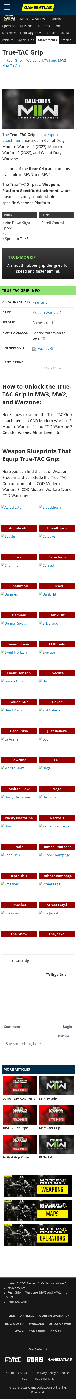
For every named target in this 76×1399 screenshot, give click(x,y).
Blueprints (56, 19)
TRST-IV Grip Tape (15, 1128)
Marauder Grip (49, 1128)
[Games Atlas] (38, 7)
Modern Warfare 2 (46, 312)
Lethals (50, 33)
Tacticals (65, 33)
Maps (24, 19)
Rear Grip (40, 302)
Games (55, 1331)
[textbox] (38, 1045)
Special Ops (25, 40)
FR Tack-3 (46, 1157)
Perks (57, 26)
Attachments (47, 40)
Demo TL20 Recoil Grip (19, 1099)
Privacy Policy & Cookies (53, 1373)
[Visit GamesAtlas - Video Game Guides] (60, 1359)
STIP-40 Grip (48, 1099)
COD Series (37, 1331)
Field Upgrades (31, 33)
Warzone (36, 1324)
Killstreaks (9, 33)
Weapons (38, 19)
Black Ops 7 (14, 1324)
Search (26, 1379)
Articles (66, 40)
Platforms (43, 26)
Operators (9, 26)
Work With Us (44, 1379)
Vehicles (8, 40)
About (10, 1373)
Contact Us (25, 1373)
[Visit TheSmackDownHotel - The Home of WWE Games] (13, 1359)
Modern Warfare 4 (54, 1316)
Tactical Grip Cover (16, 1157)
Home (10, 1316)
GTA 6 (19, 1331)
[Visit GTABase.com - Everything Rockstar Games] (35, 1359)
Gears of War (60, 1324)
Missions (26, 26)
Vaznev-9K (46, 348)
